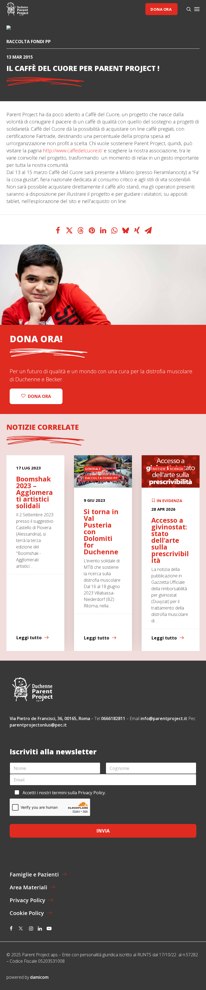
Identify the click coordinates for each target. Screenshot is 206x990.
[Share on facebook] (58, 230)
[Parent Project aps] (17, 9)
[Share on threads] (80, 230)
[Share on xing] (136, 230)
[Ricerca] (186, 9)
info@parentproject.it (164, 718)
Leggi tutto (29, 638)
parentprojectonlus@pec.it (39, 725)
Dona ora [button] (39, 396)
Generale (93, 469)
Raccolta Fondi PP (28, 41)
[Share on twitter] (69, 230)
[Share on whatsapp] (114, 230)
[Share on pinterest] (91, 230)
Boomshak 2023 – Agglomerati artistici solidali (34, 492)
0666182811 (113, 718)
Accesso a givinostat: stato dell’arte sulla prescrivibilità (170, 540)
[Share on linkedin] (103, 230)
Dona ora (160, 9)
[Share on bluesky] (125, 230)
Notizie (159, 469)
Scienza (176, 469)
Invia (103, 831)
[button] (197, 9)
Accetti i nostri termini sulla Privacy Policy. (64, 793)
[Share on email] (148, 230)
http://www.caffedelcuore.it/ (72, 150)
